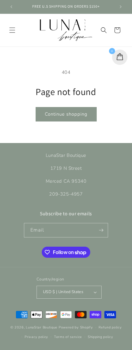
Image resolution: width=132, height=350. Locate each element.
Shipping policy (100, 337)
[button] (12, 30)
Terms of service (68, 337)
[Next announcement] (120, 7)
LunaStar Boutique (42, 327)
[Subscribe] (101, 230)
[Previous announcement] (11, 7)
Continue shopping (66, 114)
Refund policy (110, 327)
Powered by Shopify (76, 327)
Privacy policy (36, 337)
